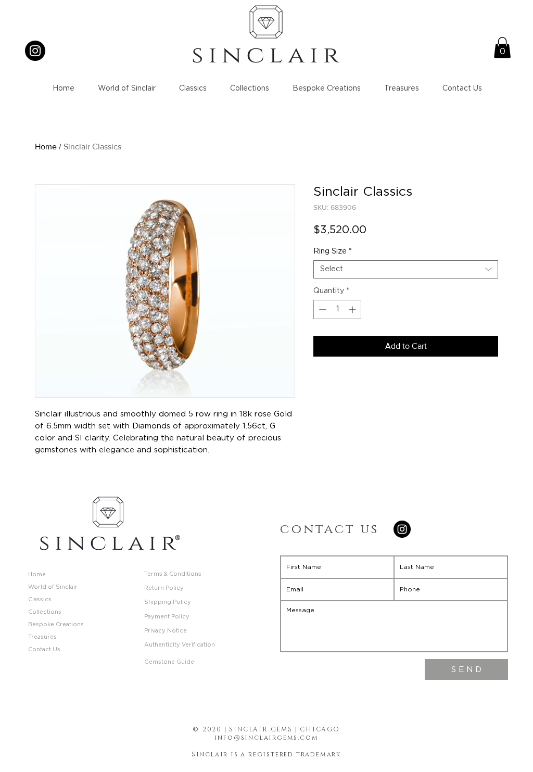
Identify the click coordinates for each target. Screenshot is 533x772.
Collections (44, 612)
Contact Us (44, 649)
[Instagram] (35, 51)
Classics (40, 599)
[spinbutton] (337, 309)
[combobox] (405, 269)
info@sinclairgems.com (266, 737)
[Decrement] (321, 309)
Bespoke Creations (56, 624)
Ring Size (332, 251)
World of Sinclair (53, 587)
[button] (502, 47)
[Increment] (353, 309)
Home (46, 146)
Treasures (42, 637)
